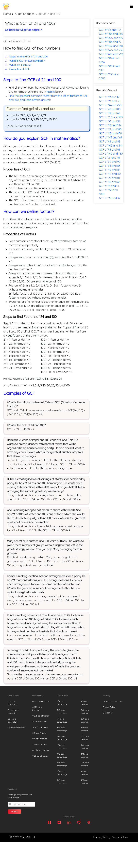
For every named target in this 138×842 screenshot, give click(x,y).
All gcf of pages (24, 13)
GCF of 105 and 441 (110, 145)
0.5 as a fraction (39, 733)
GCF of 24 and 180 (110, 129)
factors (51, 92)
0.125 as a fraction (40, 750)
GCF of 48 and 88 (109, 141)
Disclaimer (107, 712)
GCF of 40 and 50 (110, 174)
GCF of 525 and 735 (111, 50)
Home (7, 13)
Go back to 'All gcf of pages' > (23, 29)
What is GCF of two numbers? (25, 61)
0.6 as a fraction (39, 738)
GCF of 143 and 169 (110, 137)
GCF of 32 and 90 (109, 161)
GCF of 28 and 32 (109, 198)
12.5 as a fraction (40, 727)
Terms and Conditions (112, 701)
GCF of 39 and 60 (109, 113)
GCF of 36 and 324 (110, 125)
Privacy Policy (109, 707)
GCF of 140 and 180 (111, 153)
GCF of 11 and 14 (109, 186)
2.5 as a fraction (39, 744)
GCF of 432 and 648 (111, 46)
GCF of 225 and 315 (111, 38)
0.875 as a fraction (40, 715)
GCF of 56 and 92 (109, 121)
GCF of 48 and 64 (109, 149)
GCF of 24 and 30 (109, 101)
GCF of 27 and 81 (109, 178)
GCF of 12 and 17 (109, 97)
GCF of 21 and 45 (109, 157)
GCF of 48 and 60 (109, 182)
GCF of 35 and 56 (109, 165)
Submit (14, 811)
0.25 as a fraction (40, 756)
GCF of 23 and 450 (110, 133)
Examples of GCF (17, 69)
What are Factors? (18, 65)
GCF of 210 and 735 (111, 117)
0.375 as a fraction (40, 701)
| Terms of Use (119, 837)
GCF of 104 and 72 (110, 42)
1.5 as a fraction (39, 721)
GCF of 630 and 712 (111, 54)
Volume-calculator (16, 727)
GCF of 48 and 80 (109, 109)
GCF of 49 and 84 (109, 169)
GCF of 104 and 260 (111, 34)
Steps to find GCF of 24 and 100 (26, 56)
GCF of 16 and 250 (110, 105)
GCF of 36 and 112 (110, 29)
